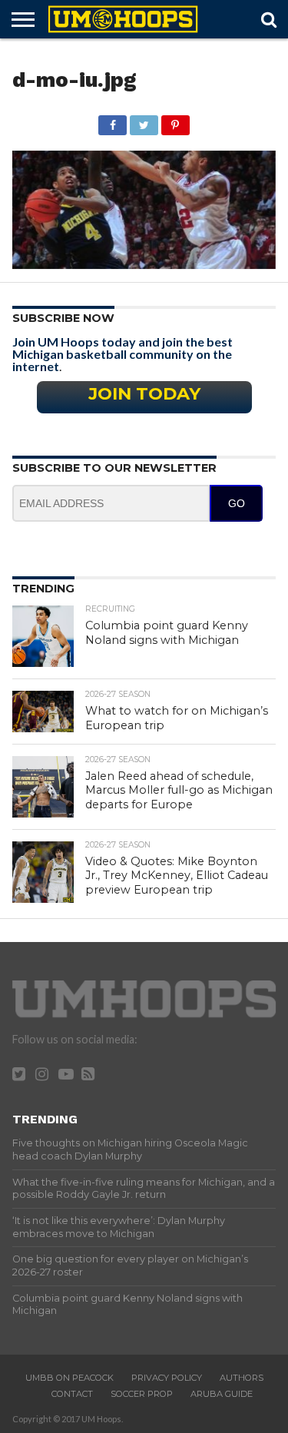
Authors (241, 1377)
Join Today (144, 393)
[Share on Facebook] (112, 121)
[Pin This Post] (175, 121)
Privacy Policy (166, 1377)
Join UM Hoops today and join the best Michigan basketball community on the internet (122, 353)
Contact (72, 1393)
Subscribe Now (63, 318)
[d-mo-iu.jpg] (143, 264)
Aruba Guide (221, 1393)
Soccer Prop (142, 1393)
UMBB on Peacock (69, 1377)
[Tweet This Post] (143, 121)
